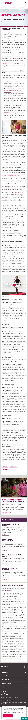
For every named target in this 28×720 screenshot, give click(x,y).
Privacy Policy (4, 697)
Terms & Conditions (13, 697)
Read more (4, 534)
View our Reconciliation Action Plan (14, 719)
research (7, 57)
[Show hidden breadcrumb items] (6, 8)
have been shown (15, 93)
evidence (12, 98)
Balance (5, 466)
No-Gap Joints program (9, 449)
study (7, 186)
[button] (24, 718)
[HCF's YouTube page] (1, 694)
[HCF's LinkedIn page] (7, 694)
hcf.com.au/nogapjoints (7, 623)
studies (22, 83)
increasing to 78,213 (6, 63)
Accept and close (8, 715)
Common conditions (12, 7)
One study (6, 112)
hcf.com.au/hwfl (8, 590)
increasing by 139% (18, 58)
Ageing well (12, 466)
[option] (14, 127)
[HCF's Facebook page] (4, 694)
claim (15, 235)
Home (2, 7)
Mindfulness (6, 469)
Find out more (5, 512)
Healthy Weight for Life (17, 192)
